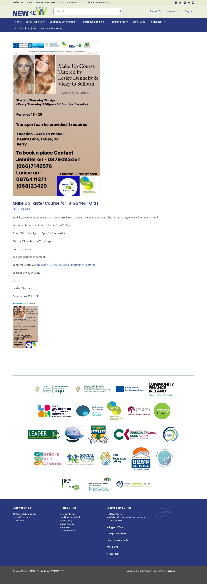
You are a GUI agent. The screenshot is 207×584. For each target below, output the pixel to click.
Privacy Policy (164, 512)
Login (188, 11)
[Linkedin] (193, 2)
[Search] (120, 11)
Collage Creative (168, 571)
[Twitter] (180, 2)
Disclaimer (161, 508)
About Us (155, 11)
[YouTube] (189, 2)
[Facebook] (176, 2)
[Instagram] (185, 2)
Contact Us (173, 11)
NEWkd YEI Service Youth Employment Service (66, 264)
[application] (43, 21)
